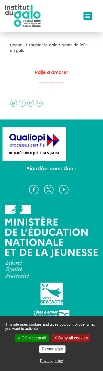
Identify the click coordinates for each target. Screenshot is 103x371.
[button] (88, 16)
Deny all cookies (72, 338)
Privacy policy (51, 360)
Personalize (52, 349)
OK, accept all (33, 338)
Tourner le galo (43, 45)
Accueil (17, 45)
